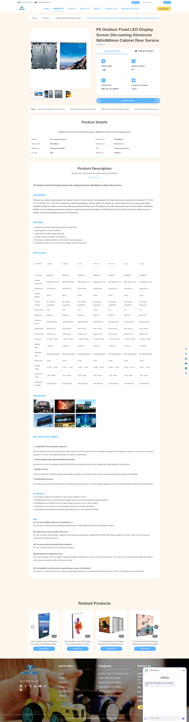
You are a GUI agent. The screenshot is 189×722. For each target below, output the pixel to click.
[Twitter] (186, 353)
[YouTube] (186, 363)
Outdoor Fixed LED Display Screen (113, 673)
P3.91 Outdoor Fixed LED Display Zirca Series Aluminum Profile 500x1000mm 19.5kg (78, 643)
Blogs (97, 9)
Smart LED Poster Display (109, 682)
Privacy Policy (65, 691)
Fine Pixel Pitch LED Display (110, 691)
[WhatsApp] (21, 687)
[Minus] (183, 670)
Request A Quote (130, 9)
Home (46, 9)
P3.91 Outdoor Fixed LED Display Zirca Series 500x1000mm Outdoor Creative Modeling (44, 643)
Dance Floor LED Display (109, 696)
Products (58, 9)
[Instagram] (186, 368)
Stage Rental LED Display (109, 687)
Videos (71, 9)
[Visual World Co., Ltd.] (30, 676)
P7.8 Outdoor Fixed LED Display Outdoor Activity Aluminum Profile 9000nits (145, 643)
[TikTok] (186, 373)
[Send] (183, 718)
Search (167, 2)
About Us (84, 9)
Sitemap (62, 696)
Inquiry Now (163, 9)
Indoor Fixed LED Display (109, 678)
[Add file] (145, 718)
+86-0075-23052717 (26, 2)
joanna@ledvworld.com (44, 2)
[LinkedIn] (186, 358)
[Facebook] (186, 349)
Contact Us (111, 9)
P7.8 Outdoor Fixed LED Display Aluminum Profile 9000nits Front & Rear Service (111, 643)
